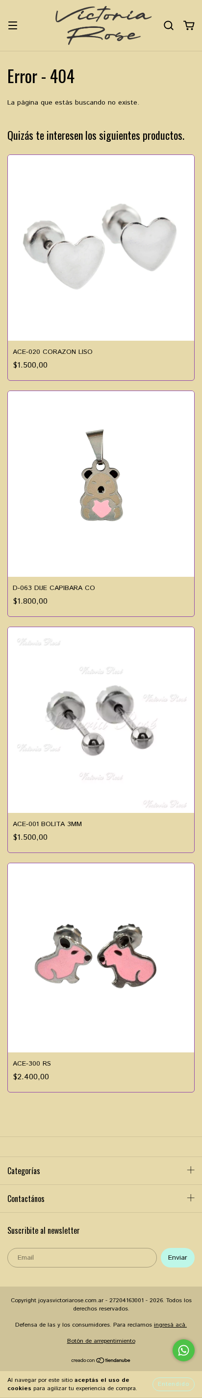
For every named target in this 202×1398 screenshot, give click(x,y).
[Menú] (13, 25)
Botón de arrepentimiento (101, 1341)
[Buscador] (169, 25)
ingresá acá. (170, 1325)
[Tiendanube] (101, 1361)
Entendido (173, 1384)
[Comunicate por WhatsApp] (184, 1350)
